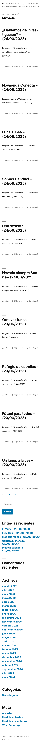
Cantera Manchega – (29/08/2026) (14, 542)
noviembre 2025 (12, 621)
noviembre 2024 (12, 661)
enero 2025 (9, 653)
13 (14, 494)
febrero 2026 (10, 609)
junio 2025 (8, 633)
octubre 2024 (10, 665)
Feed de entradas (12, 717)
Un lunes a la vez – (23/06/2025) (17, 462)
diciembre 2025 (11, 617)
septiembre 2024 (12, 669)
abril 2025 (8, 641)
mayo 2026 (9, 597)
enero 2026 (9, 613)
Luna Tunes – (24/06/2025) (14, 134)
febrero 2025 (10, 649)
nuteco (6, 66)
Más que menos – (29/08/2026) (21, 536)
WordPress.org (11, 725)
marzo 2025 (9, 645)
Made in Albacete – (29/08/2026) (13, 549)
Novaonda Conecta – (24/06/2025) (20, 87)
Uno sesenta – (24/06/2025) (14, 228)
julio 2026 (8, 590)
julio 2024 (8, 673)
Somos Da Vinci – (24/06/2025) (17, 181)
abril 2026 (8, 601)
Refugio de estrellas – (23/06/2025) (20, 368)
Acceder (7, 713)
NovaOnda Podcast (13, 3)
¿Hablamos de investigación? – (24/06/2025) (20, 34)
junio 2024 (8, 677)
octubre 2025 (10, 625)
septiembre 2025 (12, 629)
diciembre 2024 (11, 657)
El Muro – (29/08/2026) (16, 529)
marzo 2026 (9, 605)
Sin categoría (33, 66)
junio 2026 (8, 594)
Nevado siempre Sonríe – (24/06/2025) (20, 275)
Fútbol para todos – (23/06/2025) (18, 415)
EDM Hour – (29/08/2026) (17, 533)
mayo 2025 (9, 637)
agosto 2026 (9, 586)
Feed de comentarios (14, 721)
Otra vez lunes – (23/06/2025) (15, 322)
